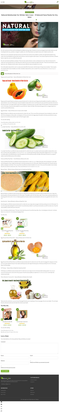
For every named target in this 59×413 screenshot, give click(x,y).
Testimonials (32, 392)
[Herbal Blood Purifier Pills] (7, 314)
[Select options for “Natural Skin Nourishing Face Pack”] (2, 228)
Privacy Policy (3, 392)
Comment (3, 341)
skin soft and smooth (42, 272)
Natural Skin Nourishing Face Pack (7, 231)
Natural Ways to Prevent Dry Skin (8, 124)
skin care (34, 161)
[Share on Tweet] (1, 406)
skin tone (52, 152)
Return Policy (3, 394)
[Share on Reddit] (1, 408)
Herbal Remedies (31, 20)
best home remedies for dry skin (32, 166)
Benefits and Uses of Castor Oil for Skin (9, 332)
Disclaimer (32, 394)
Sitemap (37, 399)
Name (2, 355)
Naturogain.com (25, 399)
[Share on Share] (1, 402)
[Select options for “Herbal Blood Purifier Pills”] (2, 319)
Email (31, 355)
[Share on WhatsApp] (1, 411)
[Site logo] (29, 2)
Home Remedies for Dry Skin (7, 330)
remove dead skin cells (8, 211)
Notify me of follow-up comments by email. (39, 362)
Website (3, 360)
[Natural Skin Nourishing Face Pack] (7, 223)
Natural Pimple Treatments (22, 321)
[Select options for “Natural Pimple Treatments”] (17, 319)
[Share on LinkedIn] (1, 404)
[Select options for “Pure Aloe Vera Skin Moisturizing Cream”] (17, 228)
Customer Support (33, 379)
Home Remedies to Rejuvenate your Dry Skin (10, 122)
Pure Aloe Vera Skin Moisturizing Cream (22, 231)
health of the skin (13, 196)
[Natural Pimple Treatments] (22, 314)
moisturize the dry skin (22, 152)
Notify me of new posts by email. (8, 367)
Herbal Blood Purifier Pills (7, 321)
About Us (32, 390)
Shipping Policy (3, 390)
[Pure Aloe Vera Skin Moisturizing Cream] (22, 223)
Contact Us (32, 381)
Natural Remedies (29, 12)
